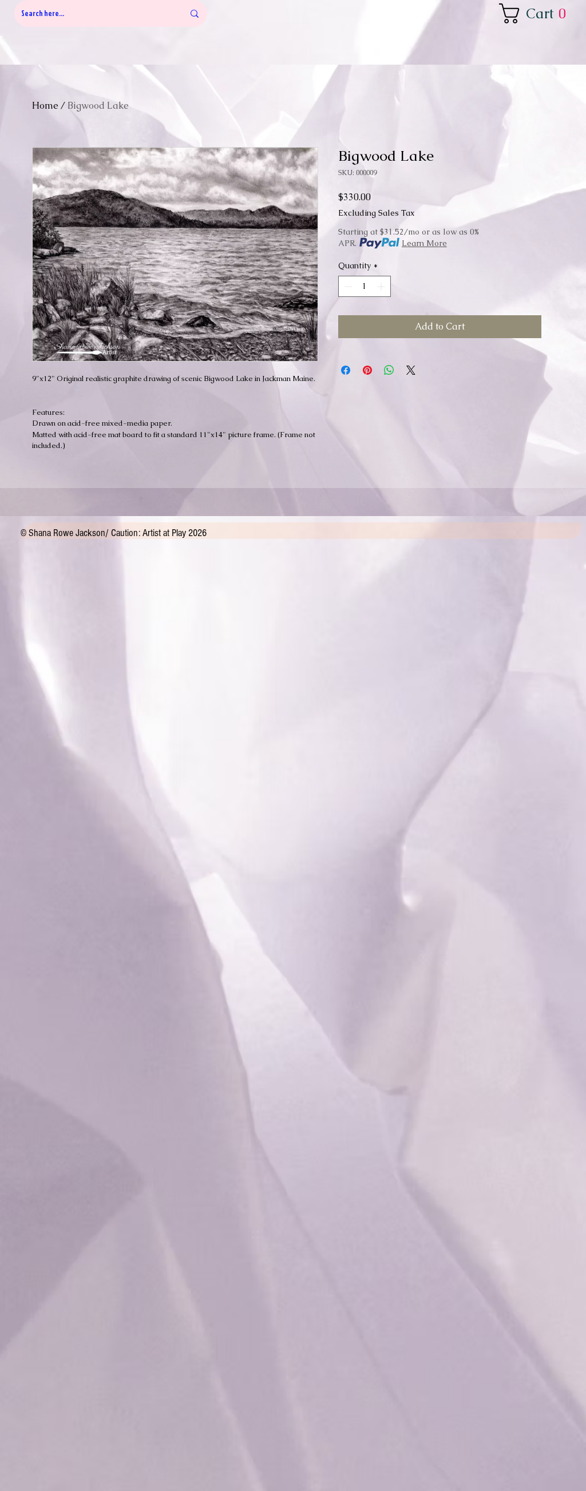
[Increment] (382, 286)
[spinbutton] (364, 286)
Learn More (424, 243)
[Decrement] (347, 286)
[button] (536, 13)
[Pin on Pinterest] (367, 370)
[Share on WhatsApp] (389, 370)
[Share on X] (411, 370)
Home (45, 106)
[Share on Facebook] (346, 370)
